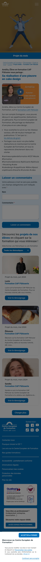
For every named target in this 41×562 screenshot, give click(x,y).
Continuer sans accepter (30, 558)
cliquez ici (26, 554)
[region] (20, 547)
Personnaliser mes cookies (23, 550)
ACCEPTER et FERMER (29, 535)
